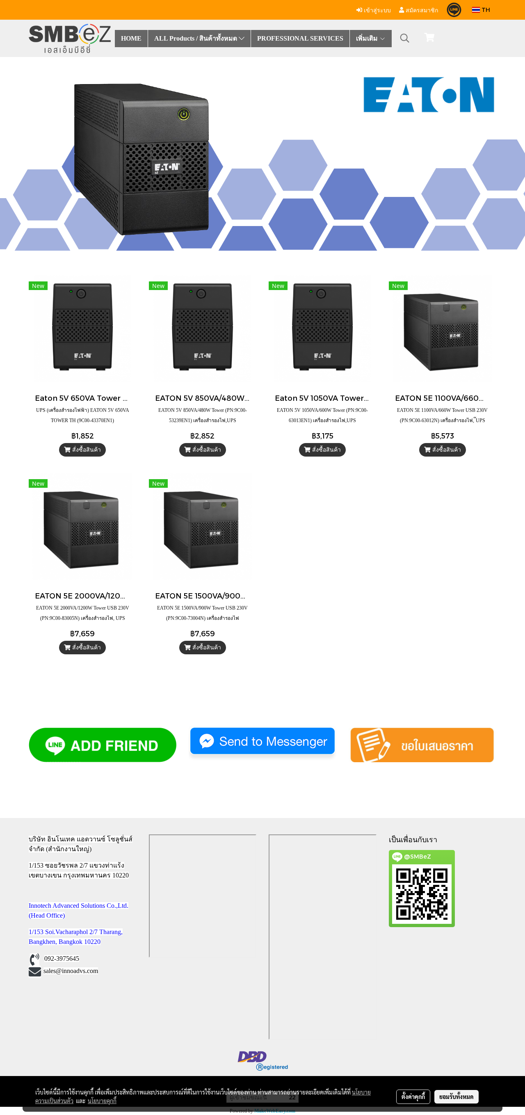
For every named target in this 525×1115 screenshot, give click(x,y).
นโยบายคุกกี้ (102, 1100)
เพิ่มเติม (367, 38)
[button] (405, 38)
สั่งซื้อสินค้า (86, 450)
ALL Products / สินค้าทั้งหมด (196, 38)
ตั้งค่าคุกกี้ (413, 1096)
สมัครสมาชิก (421, 9)
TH (485, 9)
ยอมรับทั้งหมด (456, 1096)
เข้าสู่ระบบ (376, 9)
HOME (131, 38)
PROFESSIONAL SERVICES (300, 38)
